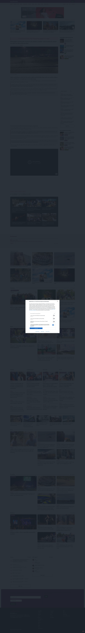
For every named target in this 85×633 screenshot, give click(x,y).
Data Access (42, 331)
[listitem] (42, 313)
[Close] (58, 301)
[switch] (53, 315)
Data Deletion (37, 331)
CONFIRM (36, 328)
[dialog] (42, 316)
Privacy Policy (47, 331)
